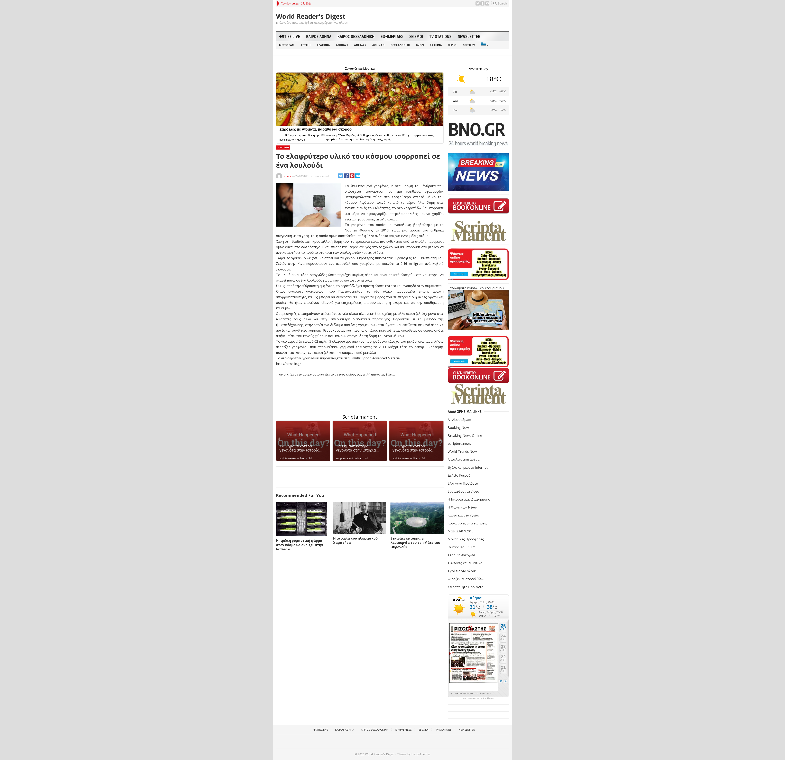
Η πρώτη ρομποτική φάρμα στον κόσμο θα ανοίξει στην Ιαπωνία (299, 544)
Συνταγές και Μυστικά (465, 563)
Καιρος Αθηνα (318, 36)
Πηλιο (452, 45)
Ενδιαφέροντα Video (463, 491)
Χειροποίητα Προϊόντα (465, 587)
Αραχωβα (323, 45)
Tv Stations (440, 36)
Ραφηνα (436, 45)
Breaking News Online (465, 435)
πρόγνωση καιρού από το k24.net (478, 698)
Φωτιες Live (289, 36)
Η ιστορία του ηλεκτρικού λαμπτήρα (355, 540)
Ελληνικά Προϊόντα (463, 483)
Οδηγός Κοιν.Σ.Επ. (461, 547)
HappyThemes (421, 754)
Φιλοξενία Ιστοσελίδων (466, 579)
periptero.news (459, 443)
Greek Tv (469, 45)
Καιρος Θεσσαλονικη (356, 36)
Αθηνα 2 (360, 45)
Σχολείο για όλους (462, 571)
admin (287, 176)
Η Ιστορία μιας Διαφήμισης (469, 499)
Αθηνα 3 (378, 45)
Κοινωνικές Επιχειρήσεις (467, 523)
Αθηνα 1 (342, 45)
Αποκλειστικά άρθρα (463, 459)
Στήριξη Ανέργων (461, 555)
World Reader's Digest (310, 16)
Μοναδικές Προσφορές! (466, 539)
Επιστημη (283, 147)
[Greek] (484, 45)
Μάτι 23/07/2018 (460, 531)
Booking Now (458, 427)
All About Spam (459, 419)
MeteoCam (286, 45)
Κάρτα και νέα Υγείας (464, 515)
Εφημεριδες (392, 36)
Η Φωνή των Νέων (462, 507)
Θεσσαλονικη (400, 45)
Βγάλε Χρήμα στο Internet (468, 467)
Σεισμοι (416, 36)
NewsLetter (469, 36)
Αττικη (306, 45)
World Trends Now (462, 451)
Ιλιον (420, 45)
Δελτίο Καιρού (459, 475)
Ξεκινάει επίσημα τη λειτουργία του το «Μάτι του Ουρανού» (415, 542)
